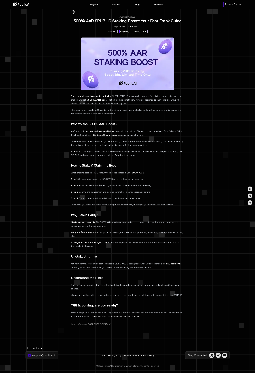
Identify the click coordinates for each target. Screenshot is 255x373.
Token (103, 355)
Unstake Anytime (84, 256)
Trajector (94, 4)
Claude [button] (136, 31)
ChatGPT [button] (113, 31)
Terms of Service (131, 355)
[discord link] (250, 202)
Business (158, 4)
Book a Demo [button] (233, 4)
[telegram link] (250, 195)
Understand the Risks (87, 278)
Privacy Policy (114, 355)
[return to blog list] (73, 12)
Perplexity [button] (124, 31)
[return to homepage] (21, 4)
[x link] (250, 188)
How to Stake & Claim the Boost (94, 165)
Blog (137, 4)
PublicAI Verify (147, 355)
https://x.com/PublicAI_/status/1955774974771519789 (111, 316)
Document (116, 4)
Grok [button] (145, 31)
